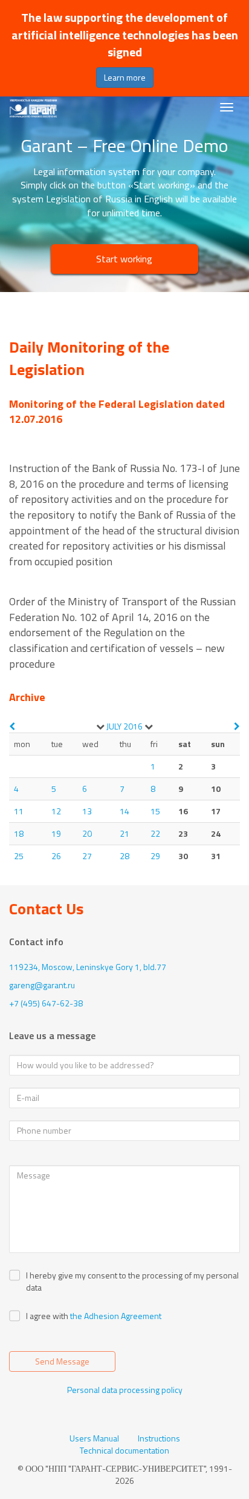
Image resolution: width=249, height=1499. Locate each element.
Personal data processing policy (125, 1389)
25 (19, 855)
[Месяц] (100, 726)
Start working (124, 258)
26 (56, 855)
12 (56, 811)
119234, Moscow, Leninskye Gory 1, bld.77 (87, 966)
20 (87, 833)
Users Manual (94, 1438)
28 (124, 855)
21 (124, 833)
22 (155, 833)
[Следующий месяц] (237, 726)
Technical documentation (124, 1450)
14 (124, 811)
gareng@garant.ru (42, 985)
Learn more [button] (125, 77)
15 (155, 811)
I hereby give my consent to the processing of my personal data (132, 1281)
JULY (113, 726)
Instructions (159, 1438)
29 (155, 855)
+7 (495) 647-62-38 (46, 1003)
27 (87, 855)
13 (87, 811)
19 (56, 833)
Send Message (62, 1361)
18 (19, 833)
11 (19, 811)
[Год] (148, 726)
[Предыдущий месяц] (12, 726)
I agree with (47, 1316)
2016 (133, 726)
